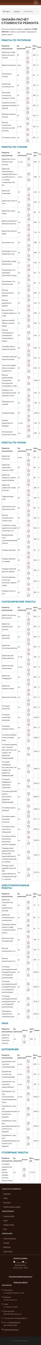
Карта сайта (7, 1251)
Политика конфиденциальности (20, 1276)
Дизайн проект (8, 1225)
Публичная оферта (21, 1282)
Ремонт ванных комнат (11, 1207)
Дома (5, 1198)
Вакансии (7, 1247)
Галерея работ (8, 1216)
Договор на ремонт (20, 1258)
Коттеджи (6, 1202)
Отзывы (6, 1243)
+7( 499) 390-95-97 (13, 1322)
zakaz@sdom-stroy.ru (11, 1330)
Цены (5, 1220)
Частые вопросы (9, 1238)
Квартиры (7, 1194)
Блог (5, 1229)
